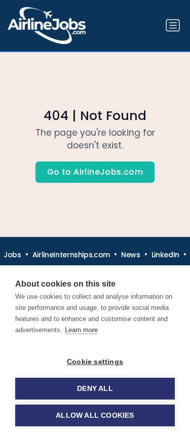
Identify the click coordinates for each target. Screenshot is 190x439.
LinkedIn (165, 255)
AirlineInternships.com (71, 255)
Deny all (95, 388)
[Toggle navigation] (172, 25)
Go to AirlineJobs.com (95, 172)
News (130, 255)
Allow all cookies (95, 415)
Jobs (12, 255)
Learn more (81, 330)
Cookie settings (95, 362)
